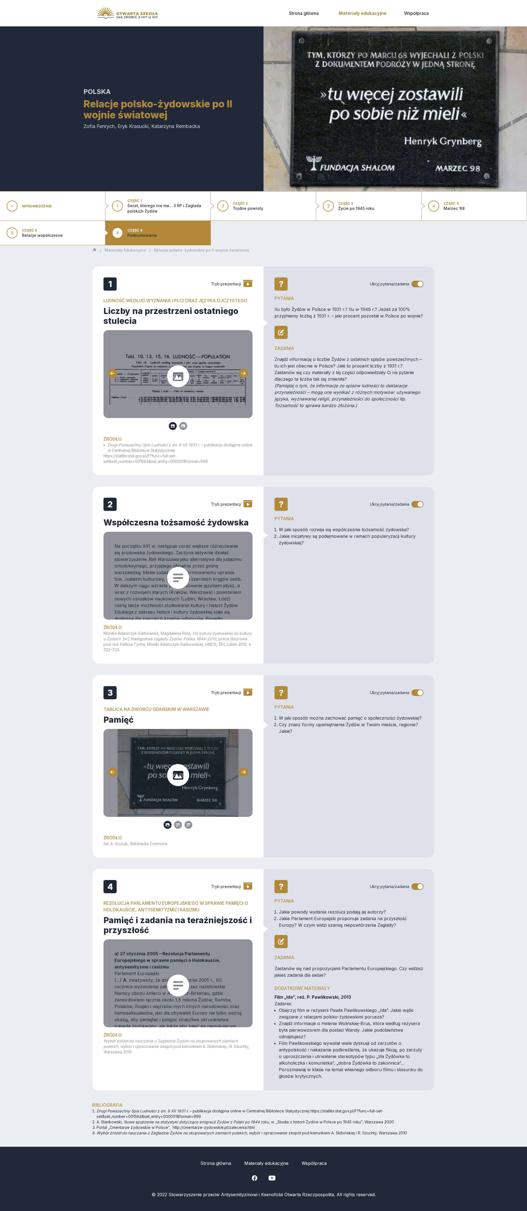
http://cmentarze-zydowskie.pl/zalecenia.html (214, 1127)
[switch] (417, 284)
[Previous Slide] (112, 374)
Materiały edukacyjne (362, 13)
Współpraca (416, 13)
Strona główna (304, 13)
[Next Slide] (243, 374)
